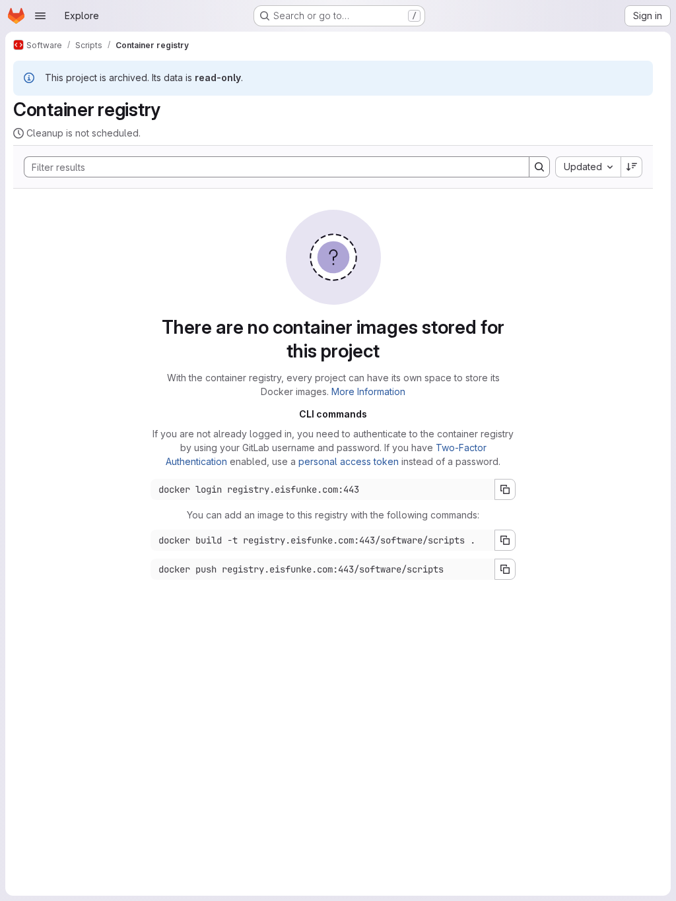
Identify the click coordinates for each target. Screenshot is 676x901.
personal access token (348, 461)
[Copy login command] (505, 489)
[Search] (539, 166)
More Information (368, 391)
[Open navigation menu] (40, 15)
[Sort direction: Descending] (631, 166)
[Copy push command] (505, 569)
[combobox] (588, 166)
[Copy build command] (505, 540)
